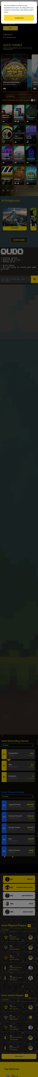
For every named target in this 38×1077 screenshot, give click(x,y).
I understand (19, 18)
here (25, 10)
